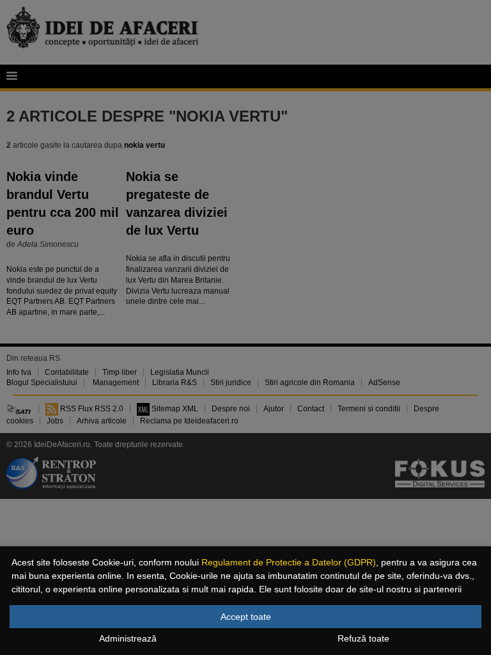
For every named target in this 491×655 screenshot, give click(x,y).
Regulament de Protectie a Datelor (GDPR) (288, 562)
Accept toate (246, 617)
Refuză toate (363, 638)
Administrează (128, 638)
